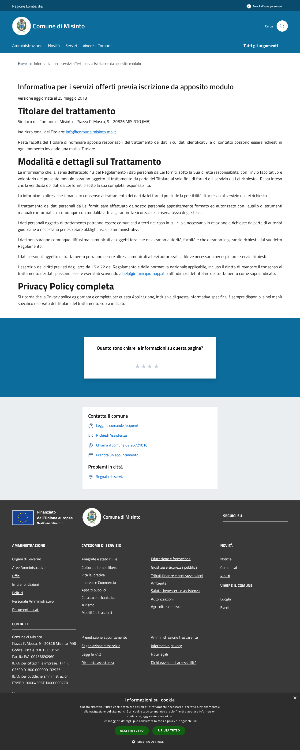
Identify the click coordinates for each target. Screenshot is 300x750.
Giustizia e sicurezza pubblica (174, 567)
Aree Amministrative (28, 567)
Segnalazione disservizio (101, 646)
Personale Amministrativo (33, 601)
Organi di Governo (26, 559)
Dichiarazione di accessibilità (173, 662)
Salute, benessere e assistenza (175, 590)
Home (22, 63)
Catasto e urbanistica (98, 597)
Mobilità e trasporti (97, 612)
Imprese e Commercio (99, 582)
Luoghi (225, 599)
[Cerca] (282, 26)
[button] (150, 741)
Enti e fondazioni (25, 584)
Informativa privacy (166, 646)
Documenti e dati (25, 609)
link (195, 721)
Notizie (226, 559)
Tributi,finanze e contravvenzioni (177, 575)
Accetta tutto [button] (132, 731)
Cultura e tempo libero (99, 567)
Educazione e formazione (171, 559)
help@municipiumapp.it (143, 273)
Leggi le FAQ (91, 654)
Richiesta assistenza (98, 662)
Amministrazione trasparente (174, 637)
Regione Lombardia (27, 6)
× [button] (294, 698)
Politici (17, 593)
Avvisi (225, 576)
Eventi (225, 607)
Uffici (16, 576)
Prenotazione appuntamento (104, 637)
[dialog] (150, 721)
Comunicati (229, 567)
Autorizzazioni (162, 599)
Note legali (159, 654)
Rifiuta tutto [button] (169, 730)
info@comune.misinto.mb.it (91, 132)
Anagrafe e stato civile (99, 559)
